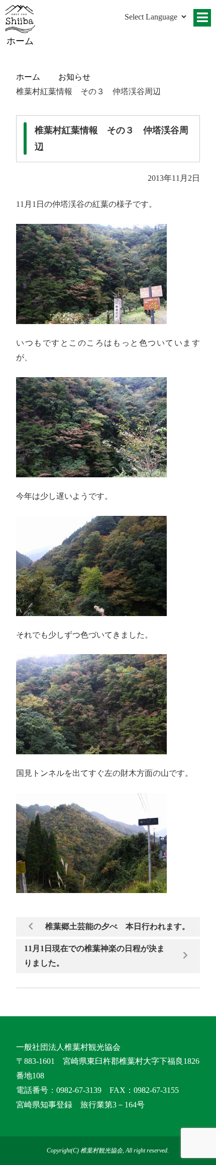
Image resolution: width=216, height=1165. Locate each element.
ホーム (28, 77)
